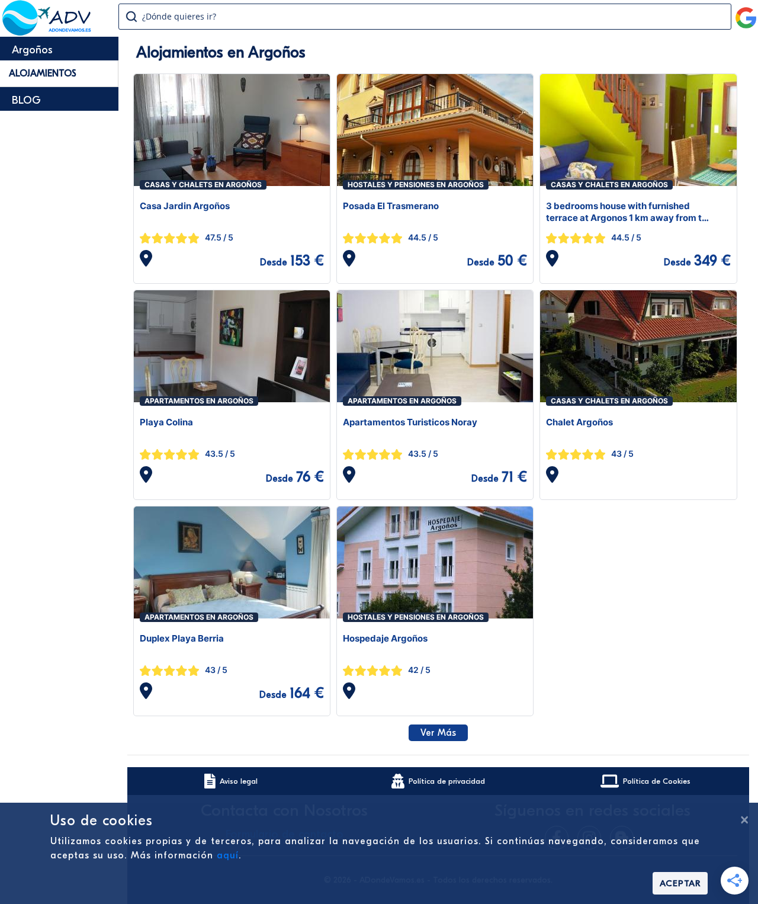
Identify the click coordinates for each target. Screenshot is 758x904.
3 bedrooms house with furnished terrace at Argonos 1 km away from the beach (629, 212)
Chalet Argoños (579, 422)
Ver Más (438, 732)
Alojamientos (42, 73)
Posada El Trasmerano (391, 205)
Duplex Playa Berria (182, 638)
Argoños (32, 50)
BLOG (26, 100)
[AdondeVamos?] (47, 32)
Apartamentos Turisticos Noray (410, 422)
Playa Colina (166, 422)
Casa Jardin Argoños (185, 205)
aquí (228, 855)
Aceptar (680, 883)
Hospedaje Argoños (385, 638)
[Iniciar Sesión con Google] (746, 13)
